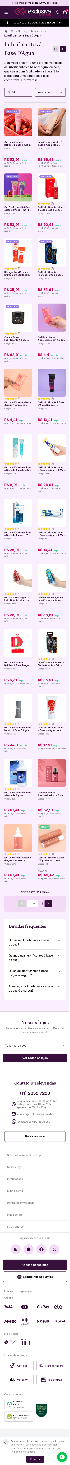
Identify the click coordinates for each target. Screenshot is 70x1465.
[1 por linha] (56, 49)
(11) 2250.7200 (35, 1093)
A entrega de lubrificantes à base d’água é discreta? (31, 988)
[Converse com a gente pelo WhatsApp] (62, 1457)
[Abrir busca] (58, 12)
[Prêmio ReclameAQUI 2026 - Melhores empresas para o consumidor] (41, 1410)
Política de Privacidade (20, 1202)
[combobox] (50, 92)
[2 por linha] (63, 49)
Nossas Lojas (15, 1166)
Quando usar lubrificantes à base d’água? (31, 958)
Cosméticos (18, 31)
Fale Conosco (15, 1226)
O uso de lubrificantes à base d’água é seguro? (28, 973)
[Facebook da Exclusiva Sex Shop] (41, 1249)
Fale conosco (35, 1136)
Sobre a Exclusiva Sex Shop (24, 1155)
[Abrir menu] (6, 12)
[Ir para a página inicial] (32, 12)
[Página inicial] (5, 31)
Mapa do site (15, 1214)
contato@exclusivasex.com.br (35, 1114)
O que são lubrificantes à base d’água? (29, 942)
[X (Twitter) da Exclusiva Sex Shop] (54, 1249)
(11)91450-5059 (41, 1121)
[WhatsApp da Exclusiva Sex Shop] (29, 1249)
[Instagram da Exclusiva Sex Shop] (16, 1249)
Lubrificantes (36, 31)
